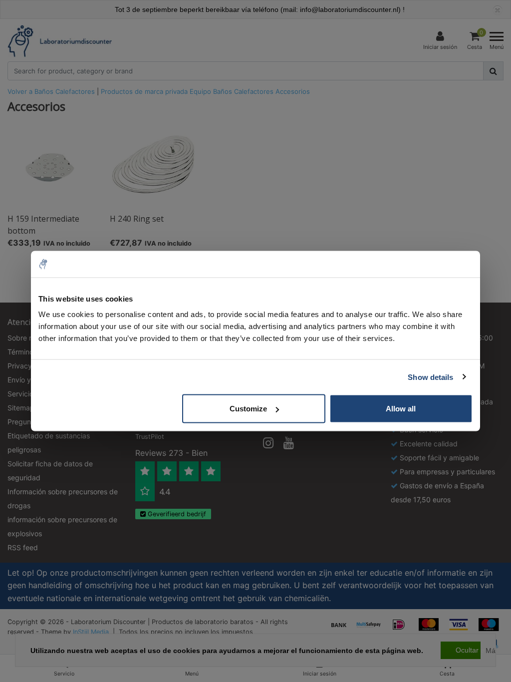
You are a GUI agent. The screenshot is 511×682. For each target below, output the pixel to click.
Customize (248, 408)
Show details (430, 376)
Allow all (401, 408)
